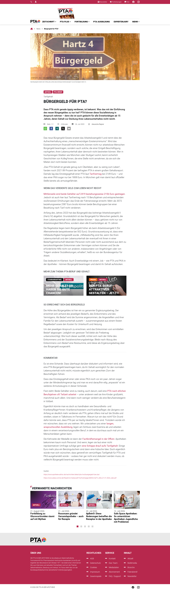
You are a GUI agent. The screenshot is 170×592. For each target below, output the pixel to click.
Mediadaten (113, 567)
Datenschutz (95, 563)
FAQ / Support (114, 576)
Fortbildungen (117, 2)
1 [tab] (77, 526)
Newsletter (103, 2)
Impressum (95, 572)
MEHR (135, 21)
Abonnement (114, 572)
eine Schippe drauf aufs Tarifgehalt (100, 446)
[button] (45, 128)
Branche (131, 567)
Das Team (113, 563)
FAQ (127, 2)
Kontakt (111, 558)
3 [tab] (85, 526)
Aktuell (130, 558)
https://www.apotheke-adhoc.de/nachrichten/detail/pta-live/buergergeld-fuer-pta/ (72, 474)
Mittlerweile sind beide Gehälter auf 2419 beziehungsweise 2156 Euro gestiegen (84, 194)
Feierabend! (132, 572)
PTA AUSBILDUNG (101, 21)
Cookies (93, 567)
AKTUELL (48, 92)
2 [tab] (81, 526)
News (38, 29)
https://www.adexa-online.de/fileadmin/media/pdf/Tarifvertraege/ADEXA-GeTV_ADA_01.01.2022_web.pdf (80, 478)
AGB (92, 558)
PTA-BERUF (58, 92)
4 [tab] (89, 526)
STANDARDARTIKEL (55, 280)
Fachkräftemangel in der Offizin (98, 439)
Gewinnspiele (95, 576)
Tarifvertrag (96, 174)
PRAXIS (93, 280)
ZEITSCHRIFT (48, 21)
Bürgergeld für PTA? (51, 29)
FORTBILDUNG (81, 21)
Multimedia (132, 563)
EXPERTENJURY (121, 21)
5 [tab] (92, 526)
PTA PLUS (64, 21)
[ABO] (66, 11)
